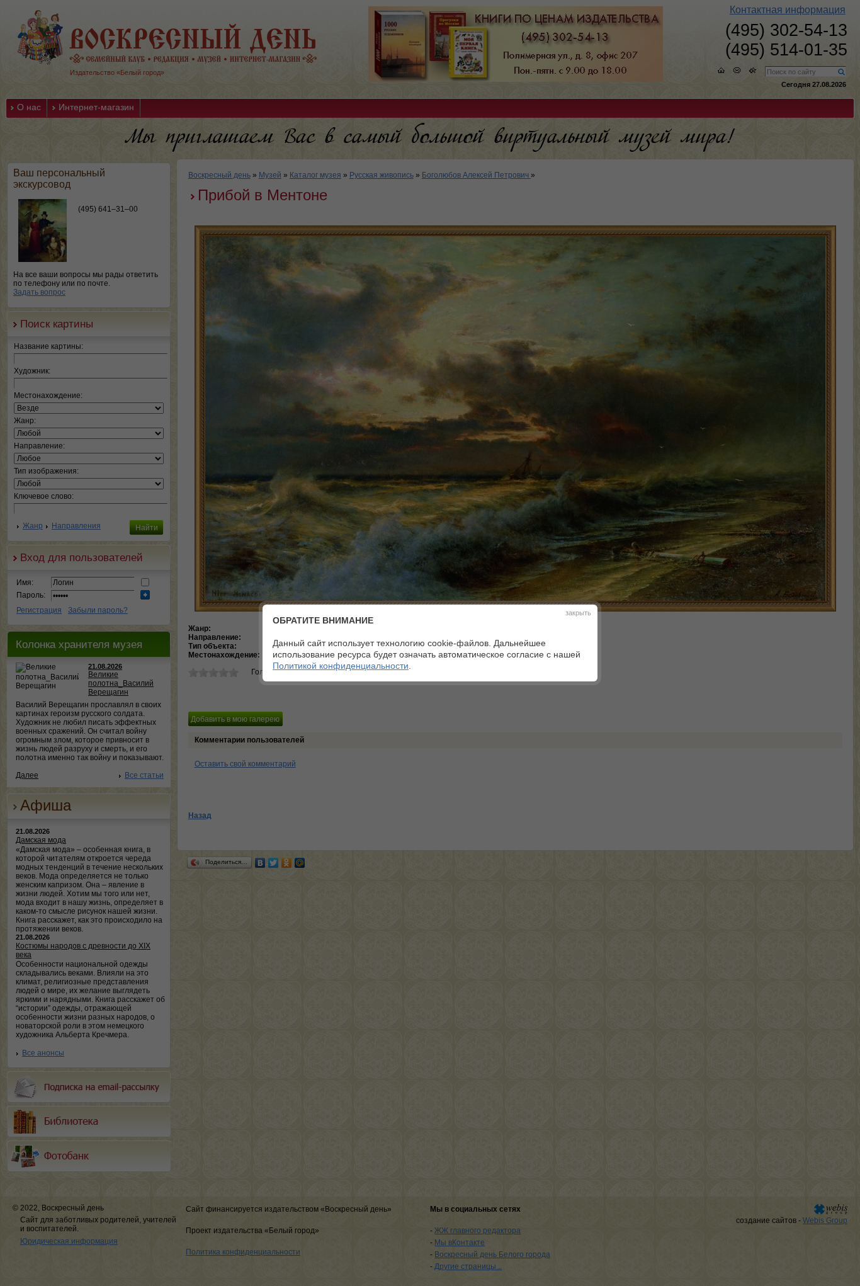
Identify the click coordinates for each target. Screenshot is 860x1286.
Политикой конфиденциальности (341, 666)
